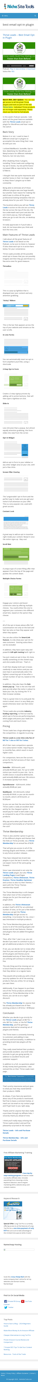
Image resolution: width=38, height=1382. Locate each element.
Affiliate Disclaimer (22, 1373)
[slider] (31, 65)
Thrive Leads (15, 122)
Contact (32, 1373)
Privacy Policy (10, 1373)
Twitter (10, 1307)
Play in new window (17, 69)
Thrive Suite (8, 107)
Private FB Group (14, 1301)
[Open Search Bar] (35, 15)
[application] (19, 66)
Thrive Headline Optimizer (21, 880)
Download (31, 69)
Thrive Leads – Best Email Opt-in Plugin (19, 36)
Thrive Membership (14, 1003)
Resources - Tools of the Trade (15, 1354)
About (3, 1375)
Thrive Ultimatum (20, 878)
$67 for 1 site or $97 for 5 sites (15, 740)
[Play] (5, 66)
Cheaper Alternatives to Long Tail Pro (17, 1335)
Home (3, 1373)
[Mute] (28, 66)
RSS (13, 71)
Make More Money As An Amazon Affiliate (19, 1330)
